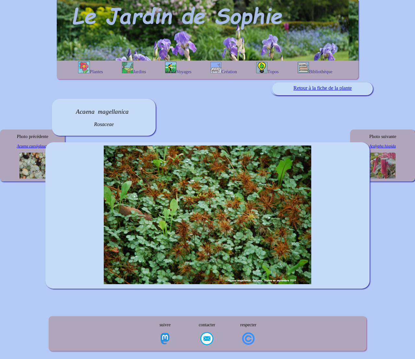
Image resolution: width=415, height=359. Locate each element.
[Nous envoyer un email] (206, 339)
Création (229, 71)
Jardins (139, 71)
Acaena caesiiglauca (32, 146)
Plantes (96, 71)
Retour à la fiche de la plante (322, 88)
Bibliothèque (320, 71)
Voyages (183, 71)
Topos (273, 71)
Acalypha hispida (382, 146)
